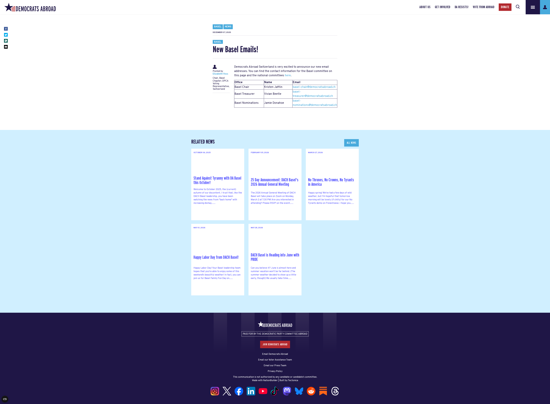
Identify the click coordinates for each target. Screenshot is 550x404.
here (288, 75)
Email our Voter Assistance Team (275, 359)
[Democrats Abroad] (30, 7)
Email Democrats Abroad (275, 354)
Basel (217, 26)
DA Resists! (462, 7)
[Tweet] (6, 35)
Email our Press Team (275, 365)
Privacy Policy (275, 371)
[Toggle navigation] (533, 7)
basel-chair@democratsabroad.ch (314, 87)
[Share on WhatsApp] (6, 41)
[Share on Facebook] (6, 29)
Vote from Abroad (483, 7)
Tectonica (293, 380)
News (228, 26)
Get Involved (442, 7)
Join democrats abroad (275, 344)
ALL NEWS (351, 142)
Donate (505, 7)
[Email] (6, 47)
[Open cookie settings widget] (4, 399)
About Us (425, 7)
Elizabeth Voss (220, 74)
